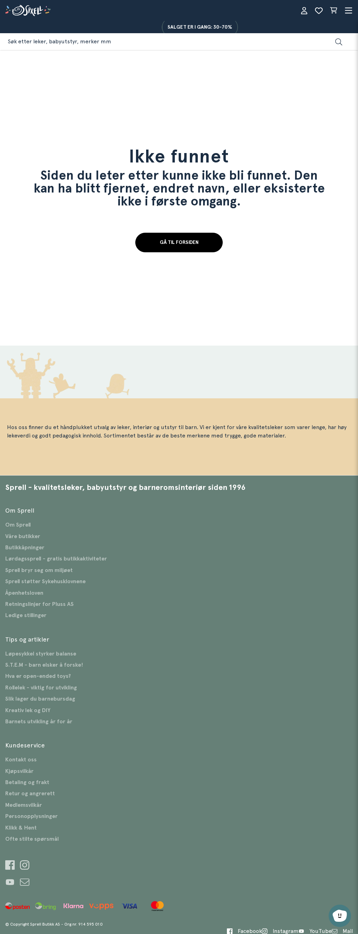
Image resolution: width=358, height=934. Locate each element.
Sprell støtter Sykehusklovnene (45, 581)
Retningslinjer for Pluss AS (39, 604)
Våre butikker (22, 536)
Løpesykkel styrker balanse (40, 654)
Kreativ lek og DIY (27, 710)
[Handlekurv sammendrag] (333, 10)
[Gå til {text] (10, 866)
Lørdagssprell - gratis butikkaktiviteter (56, 559)
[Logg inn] (304, 10)
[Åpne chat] (340, 916)
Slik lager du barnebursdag (40, 699)
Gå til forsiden (179, 242)
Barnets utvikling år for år (38, 721)
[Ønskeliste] (319, 10)
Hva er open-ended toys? (38, 676)
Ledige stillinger (25, 615)
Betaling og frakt (27, 782)
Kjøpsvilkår (19, 771)
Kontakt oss (21, 759)
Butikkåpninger (24, 547)
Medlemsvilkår (23, 805)
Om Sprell (18, 525)
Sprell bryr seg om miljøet (39, 570)
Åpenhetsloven (24, 593)
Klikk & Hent (21, 828)
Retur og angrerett (30, 793)
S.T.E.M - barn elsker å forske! (44, 665)
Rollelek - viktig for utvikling (41, 687)
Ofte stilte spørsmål (32, 839)
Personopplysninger (31, 816)
